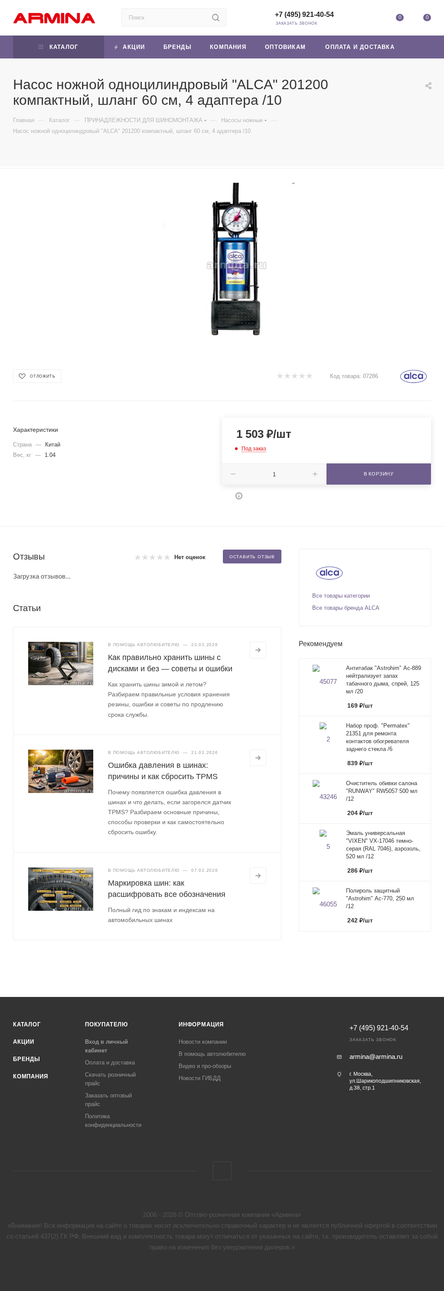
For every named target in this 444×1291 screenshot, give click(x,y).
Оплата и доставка (110, 1062)
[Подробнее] (258, 650)
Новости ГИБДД (200, 1078)
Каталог (27, 1024)
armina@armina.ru (375, 1056)
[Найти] (215, 17)
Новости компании (203, 1042)
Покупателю (106, 1024)
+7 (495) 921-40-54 (304, 14)
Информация (201, 1024)
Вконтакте (222, 1171)
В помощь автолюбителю (212, 1054)
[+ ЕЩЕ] (418, 47)
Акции (23, 1042)
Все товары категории (341, 595)
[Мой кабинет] (372, 19)
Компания (30, 1076)
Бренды (26, 1059)
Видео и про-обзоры (205, 1066)
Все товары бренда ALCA (345, 608)
